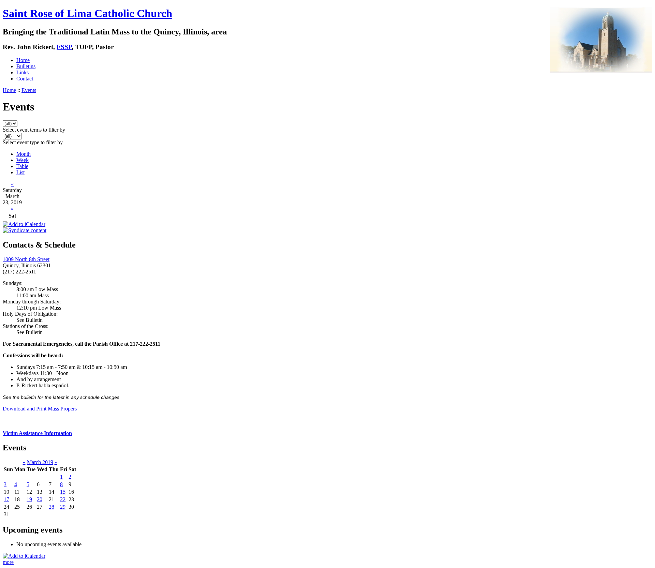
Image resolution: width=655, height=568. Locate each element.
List (20, 172)
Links (22, 72)
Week (22, 160)
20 (39, 499)
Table (22, 166)
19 (29, 499)
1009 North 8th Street (26, 259)
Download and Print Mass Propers (40, 409)
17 (6, 499)
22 (63, 499)
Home (23, 60)
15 (63, 492)
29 (63, 507)
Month (23, 154)
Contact (24, 78)
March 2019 (40, 462)
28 (51, 507)
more (8, 562)
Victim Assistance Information (37, 433)
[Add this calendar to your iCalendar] (24, 224)
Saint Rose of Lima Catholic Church (87, 13)
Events (28, 90)
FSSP (64, 46)
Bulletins (25, 66)
